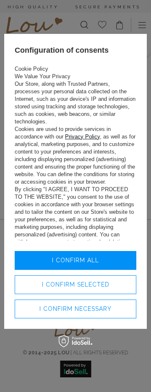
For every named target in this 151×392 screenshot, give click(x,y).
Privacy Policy (82, 136)
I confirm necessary (75, 308)
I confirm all (75, 260)
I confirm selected (75, 284)
